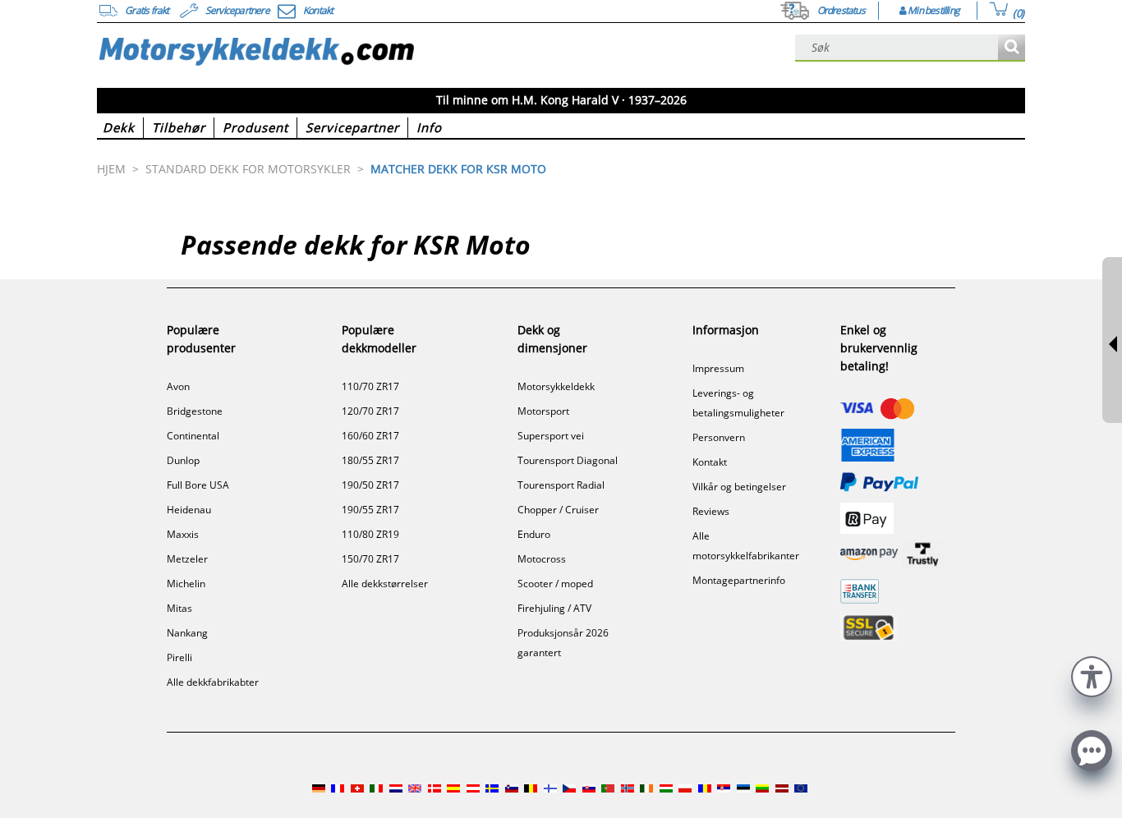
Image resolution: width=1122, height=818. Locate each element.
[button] (1091, 674)
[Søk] (1011, 48)
